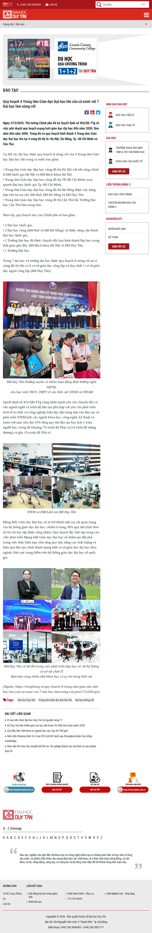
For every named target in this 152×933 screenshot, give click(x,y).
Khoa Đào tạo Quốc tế (129, 161)
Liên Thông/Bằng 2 (118, 184)
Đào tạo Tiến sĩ (125, 115)
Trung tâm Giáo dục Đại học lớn (55, 700)
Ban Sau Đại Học (116, 104)
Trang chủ (8, 24)
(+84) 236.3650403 (30, 4)
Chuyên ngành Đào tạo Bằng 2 (122, 205)
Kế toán (113, 237)
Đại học (111, 138)
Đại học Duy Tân (26, 700)
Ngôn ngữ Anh (116, 229)
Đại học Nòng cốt (84, 700)
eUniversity (114, 219)
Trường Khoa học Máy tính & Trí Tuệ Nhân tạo (130, 150)
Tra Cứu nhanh (75, 898)
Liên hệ (53, 4)
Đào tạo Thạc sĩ (125, 125)
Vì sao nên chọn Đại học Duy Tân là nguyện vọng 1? (34, 720)
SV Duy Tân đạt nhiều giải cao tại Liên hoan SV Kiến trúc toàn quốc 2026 (46, 725)
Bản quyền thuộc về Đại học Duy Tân (86, 916)
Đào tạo (20, 24)
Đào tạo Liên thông (120, 194)
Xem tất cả (118, 171)
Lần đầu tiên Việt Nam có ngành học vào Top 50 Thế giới (37, 731)
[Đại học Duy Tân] (17, 814)
